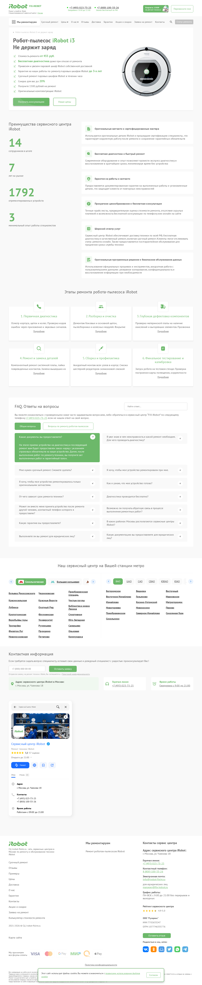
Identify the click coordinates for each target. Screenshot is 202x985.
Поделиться (146, 949)
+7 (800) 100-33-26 (108, 7)
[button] (11, 581)
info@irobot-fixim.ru (154, 879)
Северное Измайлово (148, 613)
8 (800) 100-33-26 (153, 871)
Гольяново (142, 596)
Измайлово (112, 602)
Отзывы (85, 22)
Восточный (172, 591)
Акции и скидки (123, 22)
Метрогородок (174, 602)
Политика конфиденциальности (101, 964)
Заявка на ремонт (143, 22)
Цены (63, 22)
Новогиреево (113, 607)
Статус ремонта (184, 21)
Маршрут (23, 765)
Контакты (160, 22)
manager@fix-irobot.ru (155, 887)
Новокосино (143, 607)
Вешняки (141, 591)
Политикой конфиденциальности (76, 674)
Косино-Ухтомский (146, 602)
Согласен (153, 975)
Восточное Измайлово (118, 596)
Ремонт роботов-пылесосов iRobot (105, 851)
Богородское (113, 591)
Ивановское (172, 596)
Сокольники (112, 618)
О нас (74, 22)
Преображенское (115, 613)
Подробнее (39, 331)
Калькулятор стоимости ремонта (27, 917)
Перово (170, 607)
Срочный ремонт (49, 22)
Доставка (96, 22)
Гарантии (108, 22)
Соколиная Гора (174, 613)
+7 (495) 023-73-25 (80, 7)
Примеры (14, 873)
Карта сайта (15, 937)
